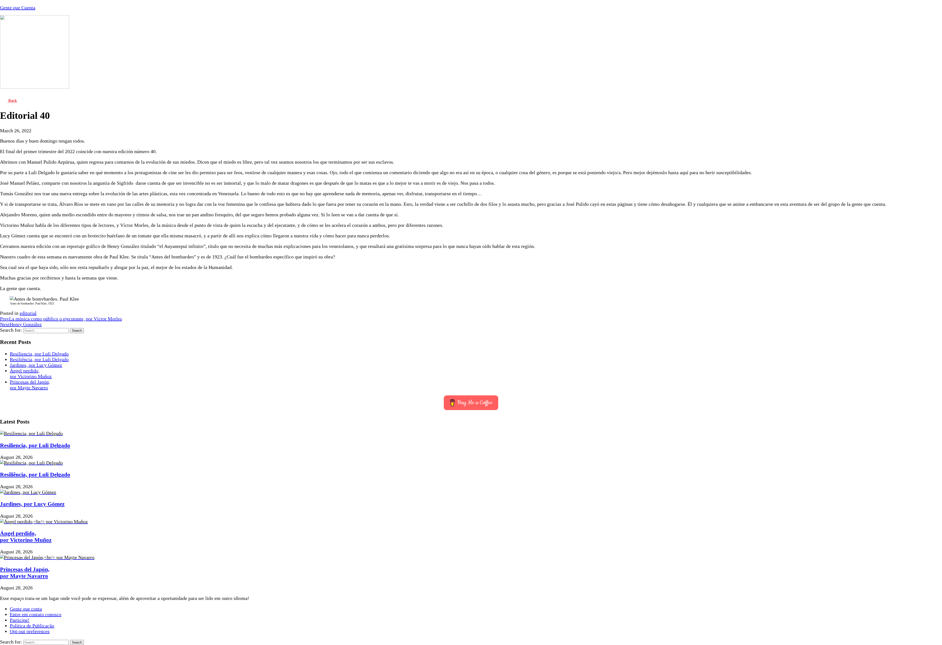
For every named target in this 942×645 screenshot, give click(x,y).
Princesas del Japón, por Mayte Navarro (30, 384)
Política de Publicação (32, 625)
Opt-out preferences (30, 631)
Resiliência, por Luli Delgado (39, 359)
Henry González (21, 324)
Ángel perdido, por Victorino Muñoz (31, 373)
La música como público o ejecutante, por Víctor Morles (61, 318)
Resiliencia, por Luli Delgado (39, 353)
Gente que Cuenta (17, 7)
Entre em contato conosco (35, 614)
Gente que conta (26, 608)
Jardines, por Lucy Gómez (36, 365)
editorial (28, 313)
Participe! (19, 620)
